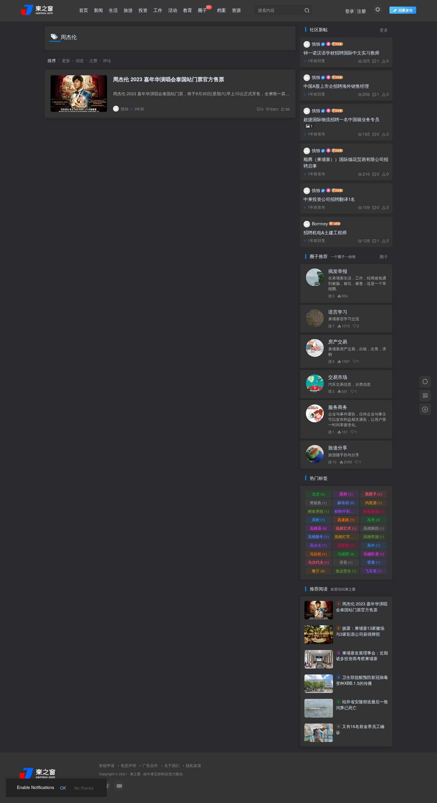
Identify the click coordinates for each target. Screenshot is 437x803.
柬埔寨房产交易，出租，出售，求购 (357, 351)
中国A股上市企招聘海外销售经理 (336, 86)
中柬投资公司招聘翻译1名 (329, 199)
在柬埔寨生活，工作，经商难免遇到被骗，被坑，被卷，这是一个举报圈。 (357, 283)
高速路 (345, 519)
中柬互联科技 (157, 773)
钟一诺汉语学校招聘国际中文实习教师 (341, 52)
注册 (361, 11)
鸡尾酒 (373, 502)
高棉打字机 (346, 536)
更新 (66, 60)
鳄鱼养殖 (318, 511)
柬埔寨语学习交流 (343, 318)
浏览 (80, 60)
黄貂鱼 (318, 502)
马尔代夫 (318, 562)
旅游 (128, 10)
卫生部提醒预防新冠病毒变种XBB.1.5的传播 (362, 680)
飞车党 (373, 571)
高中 (373, 545)
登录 (349, 11)
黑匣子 (373, 494)
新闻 (98, 10)
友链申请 (106, 765)
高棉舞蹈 (373, 528)
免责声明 (128, 765)
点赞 (93, 60)
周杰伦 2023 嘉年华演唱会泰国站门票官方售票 (168, 79)
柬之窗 (135, 773)
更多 (384, 30)
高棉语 (318, 528)
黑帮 (346, 494)
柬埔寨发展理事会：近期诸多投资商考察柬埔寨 (362, 656)
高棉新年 (318, 536)
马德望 (345, 554)
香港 (373, 562)
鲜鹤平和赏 (346, 511)
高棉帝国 (373, 536)
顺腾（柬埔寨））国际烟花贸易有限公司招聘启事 (346, 162)
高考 (373, 519)
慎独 (316, 44)
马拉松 (318, 554)
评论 (107, 60)
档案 (221, 10)
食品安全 (346, 571)
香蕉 (346, 562)
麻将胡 (345, 502)
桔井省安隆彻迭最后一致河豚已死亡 (362, 705)
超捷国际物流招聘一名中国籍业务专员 (341, 122)
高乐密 (345, 545)
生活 (113, 10)
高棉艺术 (346, 528)
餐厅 (318, 571)
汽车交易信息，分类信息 (349, 384)
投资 (143, 10)
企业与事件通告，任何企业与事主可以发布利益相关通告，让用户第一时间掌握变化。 (357, 419)
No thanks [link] (83, 788)
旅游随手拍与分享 (343, 454)
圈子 (204, 9)
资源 (236, 10)
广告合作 (150, 765)
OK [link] (63, 788)
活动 (172, 10)
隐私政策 (193, 765)
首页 (83, 10)
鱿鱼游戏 (373, 511)
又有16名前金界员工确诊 (360, 729)
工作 (157, 10)
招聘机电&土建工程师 (325, 232)
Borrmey (320, 223)
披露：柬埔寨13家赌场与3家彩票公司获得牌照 (360, 631)
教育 (187, 10)
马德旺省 (373, 554)
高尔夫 (318, 545)
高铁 (318, 519)
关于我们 (172, 765)
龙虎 (318, 494)
